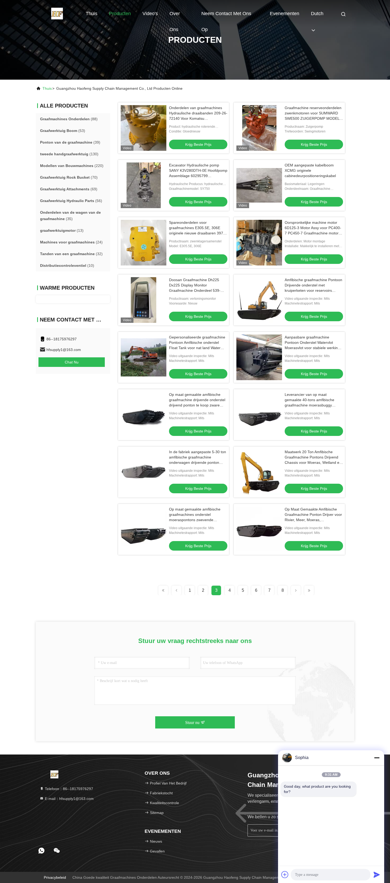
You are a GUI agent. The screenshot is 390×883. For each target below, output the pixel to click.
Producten (120, 13)
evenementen (284, 13)
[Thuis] (57, 13)
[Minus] (377, 758)
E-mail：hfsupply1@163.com (69, 798)
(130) (69, 154)
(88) (69, 119)
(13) (62, 230)
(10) (67, 265)
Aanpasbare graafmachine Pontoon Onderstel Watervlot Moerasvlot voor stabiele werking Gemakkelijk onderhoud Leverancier (312, 348)
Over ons (175, 16)
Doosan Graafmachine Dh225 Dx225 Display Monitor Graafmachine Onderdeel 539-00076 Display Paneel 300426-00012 (195, 290)
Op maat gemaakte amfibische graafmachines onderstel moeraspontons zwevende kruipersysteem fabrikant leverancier (194, 520)
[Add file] (285, 874)
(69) (68, 189)
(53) (62, 130)
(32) (71, 254)
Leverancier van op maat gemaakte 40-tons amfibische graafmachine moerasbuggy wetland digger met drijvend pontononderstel (309, 405)
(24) (71, 242)
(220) (71, 166)
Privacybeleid (55, 877)
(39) (70, 142)
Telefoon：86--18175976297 (68, 789)
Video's (150, 13)
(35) (70, 215)
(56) (71, 201)
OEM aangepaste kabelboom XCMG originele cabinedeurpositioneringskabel (310, 170)
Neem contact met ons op (226, 16)
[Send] (376, 874)
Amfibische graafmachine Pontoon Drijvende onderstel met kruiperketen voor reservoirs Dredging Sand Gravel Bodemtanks (313, 290)
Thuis (91, 13)
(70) (69, 177)
